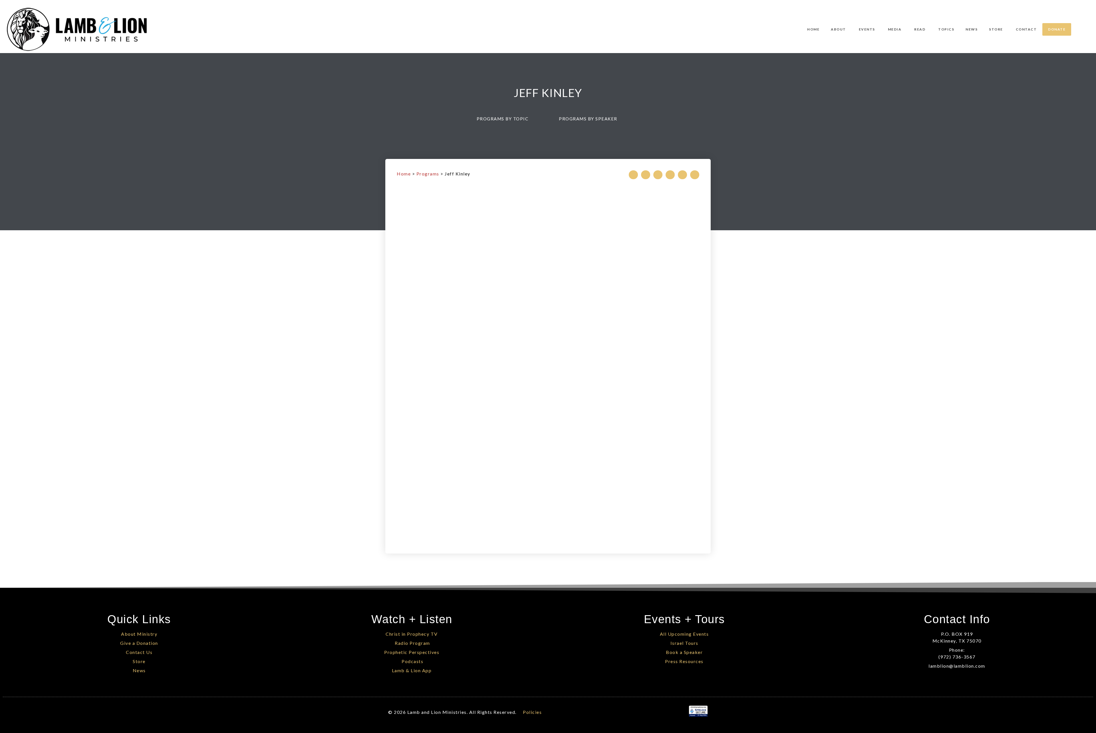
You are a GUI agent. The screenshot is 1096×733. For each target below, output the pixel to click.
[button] (505, 118)
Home (404, 173)
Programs (427, 173)
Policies (532, 712)
